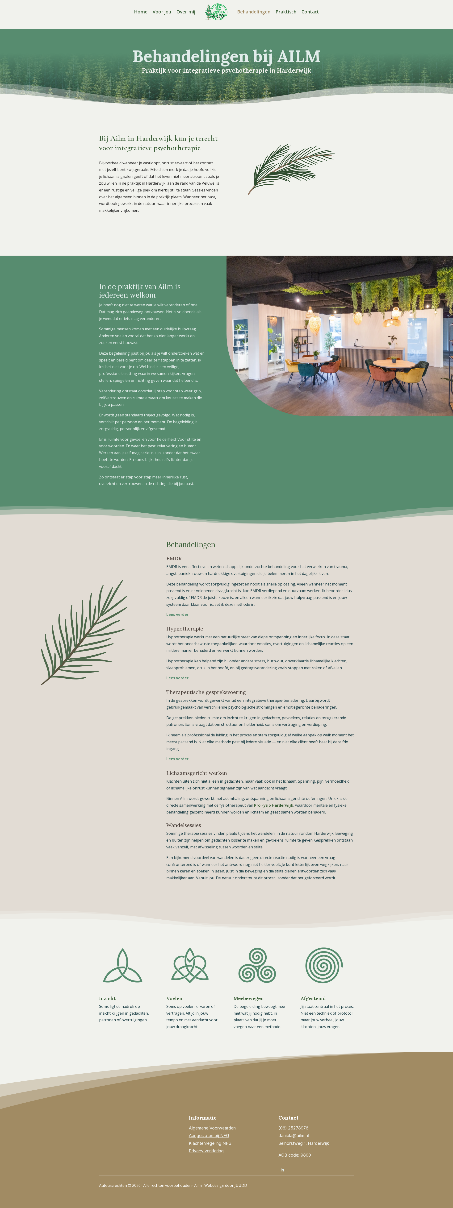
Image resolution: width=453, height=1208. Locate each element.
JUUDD (241, 1185)
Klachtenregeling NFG (210, 1143)
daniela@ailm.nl (293, 1135)
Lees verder (177, 614)
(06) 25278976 (293, 1127)
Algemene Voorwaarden (212, 1127)
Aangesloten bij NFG (209, 1135)
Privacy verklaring (206, 1150)
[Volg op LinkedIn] (282, 1170)
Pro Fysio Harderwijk (273, 805)
